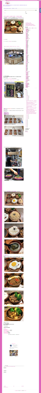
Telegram (15, 46)
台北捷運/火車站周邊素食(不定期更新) (7, 8)
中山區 (5, 366)
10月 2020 (27, 97)
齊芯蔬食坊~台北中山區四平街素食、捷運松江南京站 (31, 108)
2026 (26, 90)
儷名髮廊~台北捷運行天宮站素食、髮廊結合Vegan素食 (31, 110)
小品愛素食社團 (7, 46)
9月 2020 (27, 98)
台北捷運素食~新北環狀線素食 (29, 106)
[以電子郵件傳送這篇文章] (5, 365)
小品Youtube (18, 46)
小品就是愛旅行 (9, 41)
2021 (26, 94)
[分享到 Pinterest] (7, 365)
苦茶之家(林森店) (6, 329)
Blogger (21, 390)
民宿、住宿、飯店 (27, 71)
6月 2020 (27, 114)
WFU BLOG (25, 390)
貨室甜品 (5, 328)
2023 (26, 92)
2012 (26, 125)
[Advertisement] (11, 14)
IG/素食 (13, 46)
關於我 (16, 8)
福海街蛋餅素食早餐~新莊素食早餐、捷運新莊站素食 (31, 113)
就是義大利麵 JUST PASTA (7, 330)
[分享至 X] (6, 365)
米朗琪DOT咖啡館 (6, 332)
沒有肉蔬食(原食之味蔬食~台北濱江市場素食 (30, 103)
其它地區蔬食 (27, 62)
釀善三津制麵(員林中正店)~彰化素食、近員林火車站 (30, 25)
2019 (26, 119)
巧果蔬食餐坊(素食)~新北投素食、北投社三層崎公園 (31, 105)
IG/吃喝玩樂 (11, 46)
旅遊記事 (26, 32)
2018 (26, 120)
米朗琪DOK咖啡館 (6, 333)
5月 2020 (27, 115)
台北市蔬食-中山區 (8, 366)
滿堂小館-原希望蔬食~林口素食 (29, 23)
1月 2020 (27, 118)
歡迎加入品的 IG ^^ (14, 343)
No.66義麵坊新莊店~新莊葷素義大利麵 (29, 109)
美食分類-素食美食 (11, 366)
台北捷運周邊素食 (27, 76)
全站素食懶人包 (13, 8)
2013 (26, 124)
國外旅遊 (26, 81)
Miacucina (8, 17)
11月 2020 (27, 96)
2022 (26, 93)
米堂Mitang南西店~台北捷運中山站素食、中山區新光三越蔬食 (13, 16)
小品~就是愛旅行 (16, 390)
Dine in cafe (5, 331)
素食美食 (14, 366)
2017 (26, 121)
